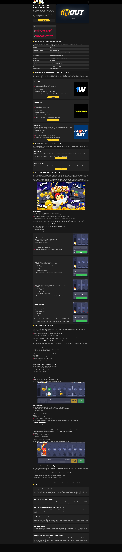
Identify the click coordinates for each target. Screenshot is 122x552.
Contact (74, 2)
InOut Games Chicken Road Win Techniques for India (44, 35)
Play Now (61, 168)
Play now (44, 20)
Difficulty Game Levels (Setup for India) (41, 32)
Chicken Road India (66, 2)
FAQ (35, 37)
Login (79, 2)
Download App (61, 158)
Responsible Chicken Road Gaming (41, 36)
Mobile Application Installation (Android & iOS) (43, 30)
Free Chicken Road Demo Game (40, 34)
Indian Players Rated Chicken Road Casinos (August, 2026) (45, 29)
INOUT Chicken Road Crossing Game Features (43, 27)
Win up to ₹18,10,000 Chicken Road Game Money (43, 31)
